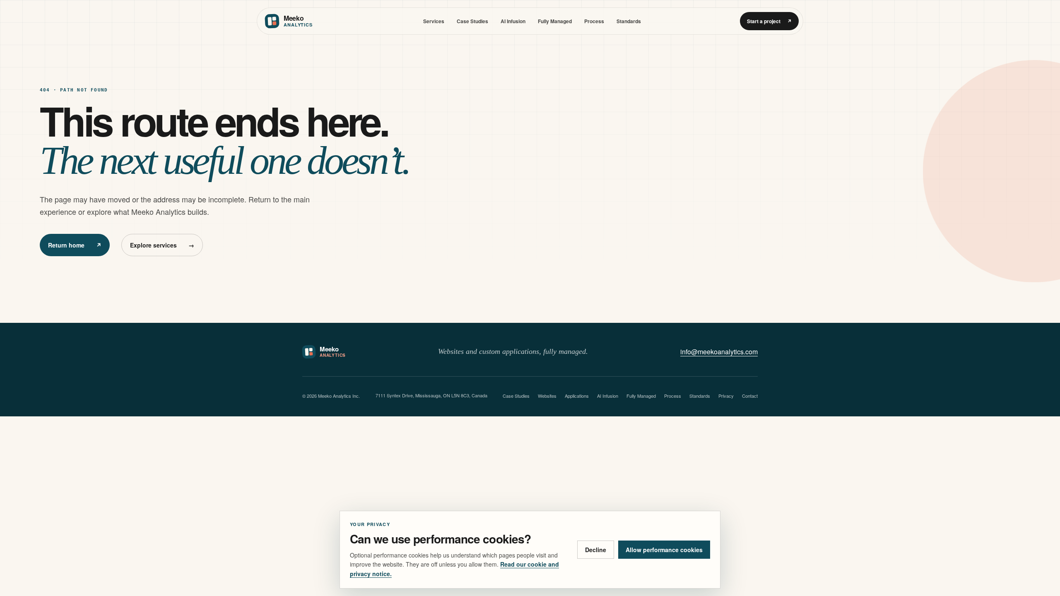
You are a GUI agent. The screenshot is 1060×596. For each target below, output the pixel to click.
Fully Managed (555, 21)
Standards (629, 21)
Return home (74, 245)
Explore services (162, 245)
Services (433, 21)
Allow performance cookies (664, 550)
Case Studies (472, 21)
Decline (595, 550)
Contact (750, 395)
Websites (547, 395)
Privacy (726, 395)
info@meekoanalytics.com (719, 351)
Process (594, 21)
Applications (577, 395)
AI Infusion (513, 21)
